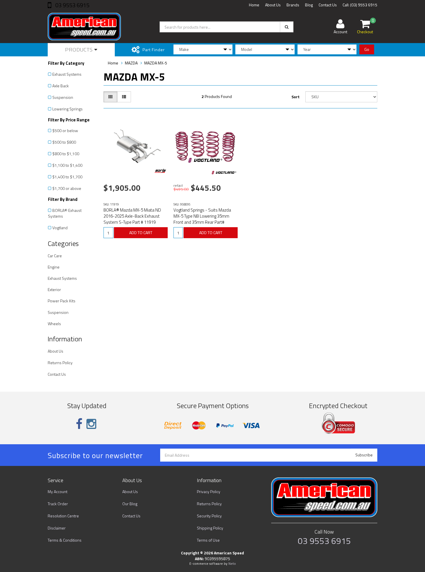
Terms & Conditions (65, 540)
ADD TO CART (140, 232)
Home (254, 5)
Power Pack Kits (61, 301)
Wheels (54, 324)
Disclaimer (57, 528)
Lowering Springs (67, 109)
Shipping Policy (210, 528)
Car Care (55, 256)
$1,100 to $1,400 (67, 165)
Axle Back (60, 86)
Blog (309, 5)
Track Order (58, 504)
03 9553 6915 (71, 5)
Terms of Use (208, 540)
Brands (293, 5)
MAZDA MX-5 (155, 63)
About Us (273, 5)
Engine (54, 267)
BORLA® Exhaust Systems (65, 213)
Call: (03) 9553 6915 (360, 5)
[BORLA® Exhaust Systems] (160, 171)
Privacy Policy (208, 491)
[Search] (286, 26)
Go (366, 49)
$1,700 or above (66, 188)
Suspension (62, 97)
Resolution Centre (63, 516)
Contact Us (328, 5)
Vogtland (60, 228)
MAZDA (131, 63)
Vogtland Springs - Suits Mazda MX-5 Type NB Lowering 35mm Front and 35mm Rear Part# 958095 (202, 219)
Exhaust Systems (67, 74)
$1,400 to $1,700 (67, 177)
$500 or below (65, 130)
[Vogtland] (224, 173)
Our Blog (129, 504)
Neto (232, 563)
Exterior (54, 289)
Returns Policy (60, 363)
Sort (295, 97)
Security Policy (209, 516)
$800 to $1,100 (65, 154)
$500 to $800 (64, 142)
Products (79, 49)
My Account (57, 491)
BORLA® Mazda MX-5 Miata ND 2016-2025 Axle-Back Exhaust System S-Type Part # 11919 (132, 216)
